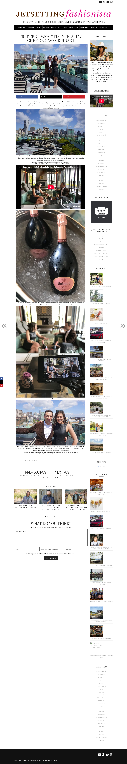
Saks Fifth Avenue (101, 166)
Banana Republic (101, 120)
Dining (53, 28)
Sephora (101, 175)
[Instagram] (111, 2)
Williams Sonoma (101, 186)
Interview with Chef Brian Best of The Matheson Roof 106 (51, 508)
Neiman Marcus (101, 147)
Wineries (46, 28)
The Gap (101, 141)
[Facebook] (100, 2)
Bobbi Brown (101, 126)
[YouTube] (107, 2)
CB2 (101, 129)
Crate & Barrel (101, 135)
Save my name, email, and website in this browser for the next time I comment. (51, 554)
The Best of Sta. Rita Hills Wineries (101, 452)
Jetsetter (101, 247)
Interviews (84, 28)
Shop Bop (101, 180)
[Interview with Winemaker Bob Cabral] (25, 496)
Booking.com (101, 236)
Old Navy (101, 160)
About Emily (21, 28)
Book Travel (31, 28)
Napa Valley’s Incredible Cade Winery (101, 565)
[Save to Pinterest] (1, 385)
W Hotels (101, 259)
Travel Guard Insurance (101, 253)
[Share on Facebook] (1, 378)
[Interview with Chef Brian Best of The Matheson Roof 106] (50, 496)
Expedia (101, 239)
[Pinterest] (103, 2)
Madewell (101, 144)
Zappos (101, 189)
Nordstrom (101, 152)
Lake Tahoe (93, 28)
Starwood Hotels (101, 250)
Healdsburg (103, 28)
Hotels (39, 28)
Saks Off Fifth (101, 169)
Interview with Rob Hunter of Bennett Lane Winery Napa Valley (76, 508)
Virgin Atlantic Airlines (101, 256)
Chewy (101, 132)
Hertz (101, 242)
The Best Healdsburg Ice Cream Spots (101, 511)
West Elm (101, 183)
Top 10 (60, 28)
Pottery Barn (101, 163)
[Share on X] (1, 382)
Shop (65, 28)
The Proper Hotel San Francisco (42, 156)
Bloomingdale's (101, 123)
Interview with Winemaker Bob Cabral (25, 507)
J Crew (101, 138)
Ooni (101, 155)
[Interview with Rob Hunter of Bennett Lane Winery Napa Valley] (76, 496)
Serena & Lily (101, 172)
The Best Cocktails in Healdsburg (101, 638)
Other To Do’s (73, 28)
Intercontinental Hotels (101, 245)
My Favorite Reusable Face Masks (101, 286)
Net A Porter (101, 150)
